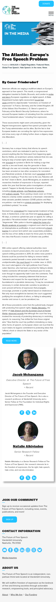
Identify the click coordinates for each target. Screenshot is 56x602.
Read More (11, 341)
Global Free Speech (10, 67)
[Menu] (51, 12)
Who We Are (16, 594)
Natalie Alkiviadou (39, 308)
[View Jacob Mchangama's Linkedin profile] (34, 412)
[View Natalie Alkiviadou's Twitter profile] (28, 477)
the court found (23, 262)
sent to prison (43, 214)
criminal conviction (32, 202)
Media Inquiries (9, 557)
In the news (36, 67)
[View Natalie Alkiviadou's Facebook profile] (22, 477)
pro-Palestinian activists (34, 191)
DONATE (46, 4)
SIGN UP (9, 519)
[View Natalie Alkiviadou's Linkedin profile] (34, 477)
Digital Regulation (28, 65)
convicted (41, 174)
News (44, 67)
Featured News (42, 65)
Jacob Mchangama (27, 374)
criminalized (19, 211)
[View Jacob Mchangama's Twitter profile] (28, 412)
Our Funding (31, 594)
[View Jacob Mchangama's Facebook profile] (22, 412)
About (5, 594)
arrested (9, 162)
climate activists (16, 191)
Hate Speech (25, 67)
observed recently (16, 313)
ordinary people (12, 194)
